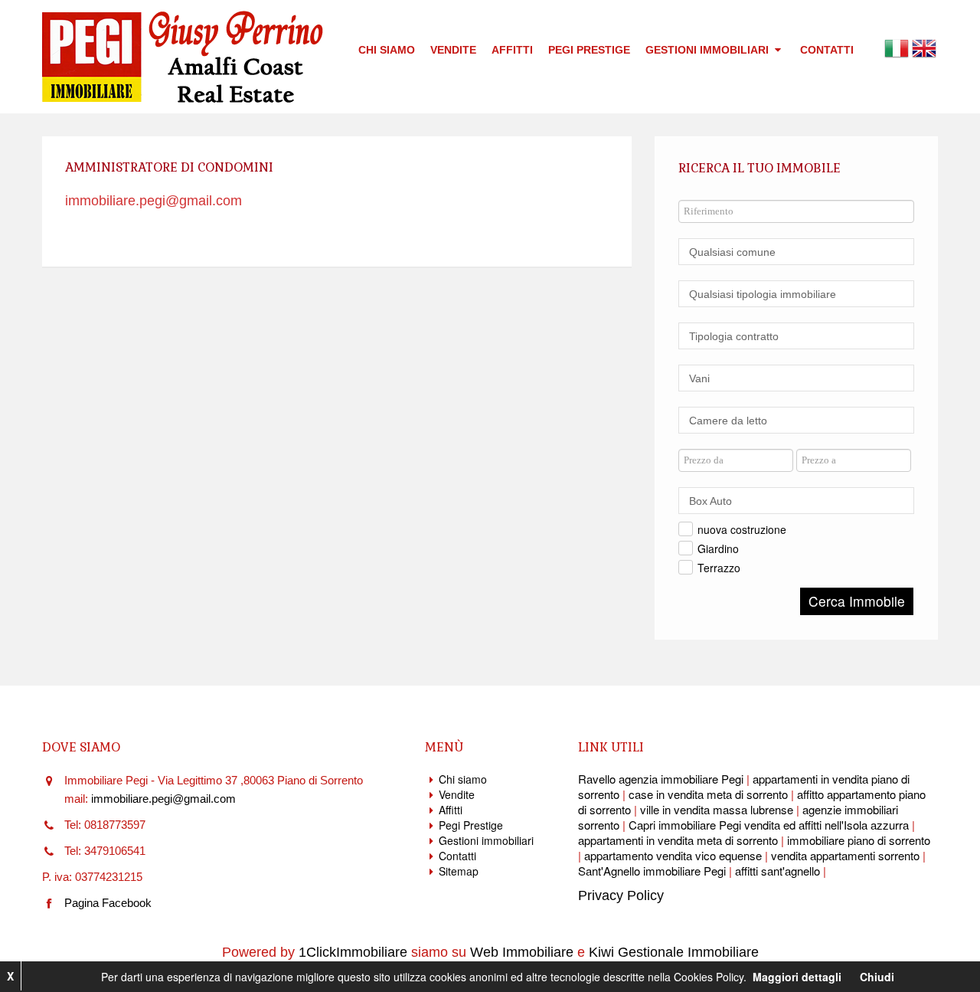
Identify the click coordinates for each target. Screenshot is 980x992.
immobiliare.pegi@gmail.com (153, 200)
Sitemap (459, 871)
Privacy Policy (621, 895)
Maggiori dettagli (797, 976)
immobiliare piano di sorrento (858, 840)
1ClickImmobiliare (353, 952)
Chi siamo (386, 50)
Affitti (512, 50)
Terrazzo (718, 567)
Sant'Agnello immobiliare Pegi (652, 871)
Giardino (718, 548)
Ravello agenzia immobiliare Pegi (660, 779)
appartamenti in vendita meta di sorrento (678, 840)
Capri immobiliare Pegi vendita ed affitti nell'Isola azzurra (769, 825)
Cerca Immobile (856, 601)
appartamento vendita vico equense (673, 855)
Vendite (453, 50)
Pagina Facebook (108, 902)
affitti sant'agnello (777, 871)
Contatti (827, 50)
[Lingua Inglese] (924, 47)
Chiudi (877, 976)
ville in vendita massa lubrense (716, 809)
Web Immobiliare (521, 952)
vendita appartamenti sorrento (845, 855)
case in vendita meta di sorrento (708, 794)
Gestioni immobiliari (708, 50)
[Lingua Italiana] (896, 47)
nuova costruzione (741, 529)
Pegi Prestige (589, 50)
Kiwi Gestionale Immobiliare (674, 952)
